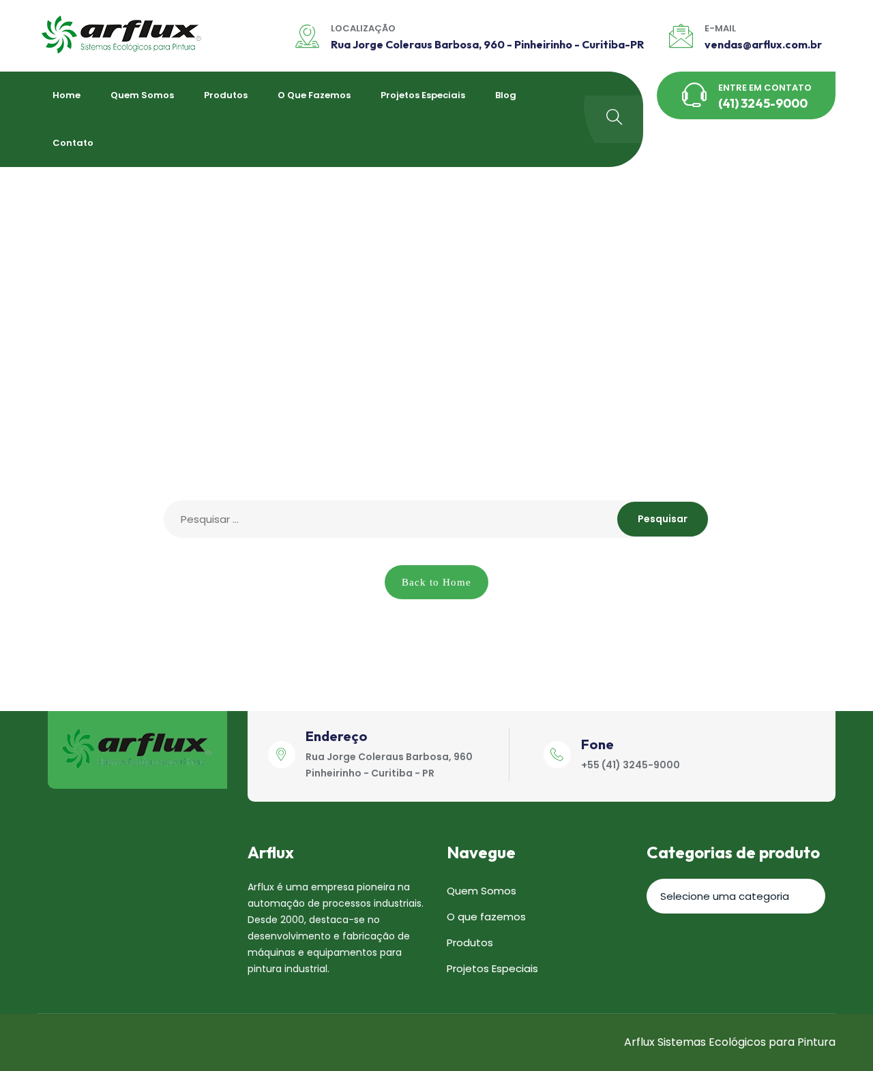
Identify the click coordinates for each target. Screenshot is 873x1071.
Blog (505, 95)
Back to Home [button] (436, 582)
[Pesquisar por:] (436, 519)
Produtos (226, 95)
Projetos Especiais (423, 95)
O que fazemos (314, 95)
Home (66, 95)
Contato (73, 142)
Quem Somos (142, 95)
